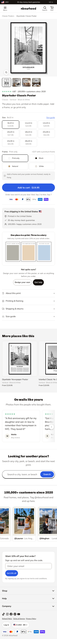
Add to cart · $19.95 (29, 187)
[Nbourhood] (28, 8)
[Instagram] (7, 614)
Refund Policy (7, 619)
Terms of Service (19, 619)
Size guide (50, 117)
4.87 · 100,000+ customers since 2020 (24, 91)
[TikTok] (3, 614)
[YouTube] (18, 614)
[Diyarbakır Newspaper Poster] (19, 358)
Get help (38, 282)
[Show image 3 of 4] (26, 82)
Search (47, 474)
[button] (28, 48)
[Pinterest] (15, 614)
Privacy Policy (31, 619)
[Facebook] (11, 614)
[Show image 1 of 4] (6, 82)
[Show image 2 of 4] (16, 82)
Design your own (22, 282)
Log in (6, 625)
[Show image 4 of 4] (36, 82)
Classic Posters (8, 16)
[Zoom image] (6, 72)
